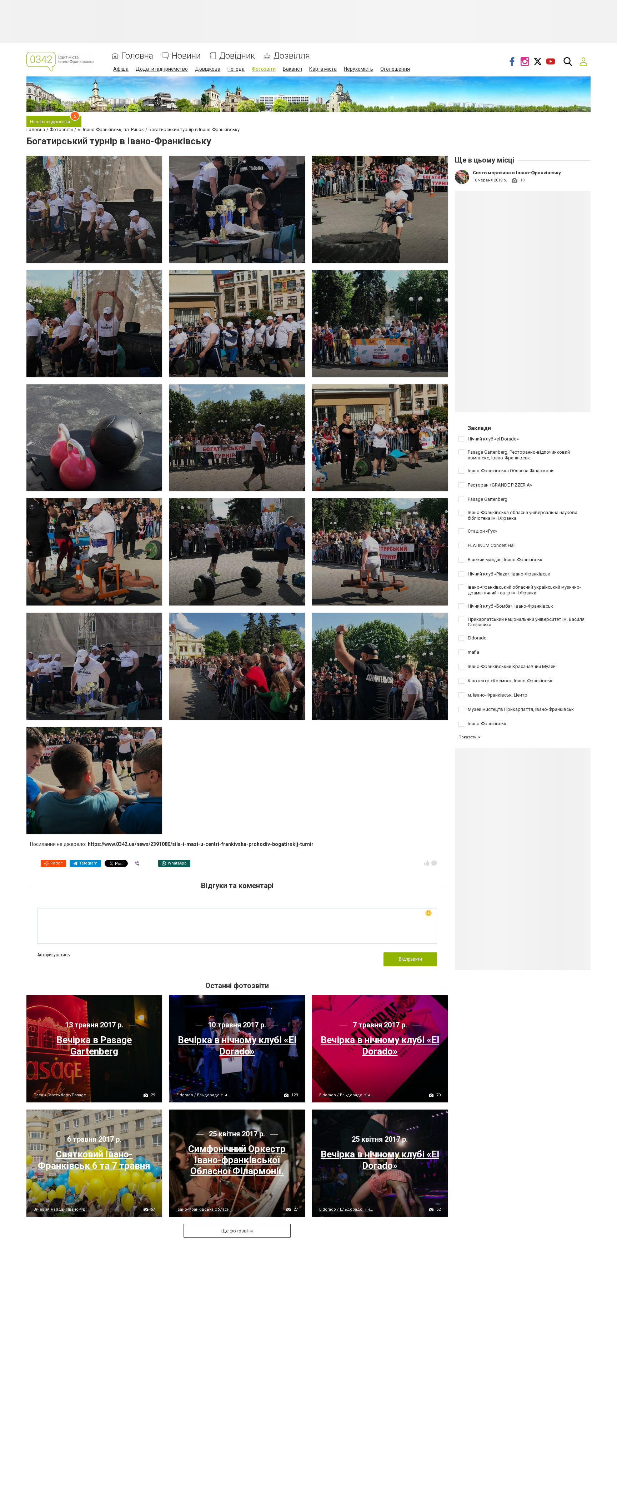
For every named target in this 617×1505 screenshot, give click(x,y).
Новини (186, 56)
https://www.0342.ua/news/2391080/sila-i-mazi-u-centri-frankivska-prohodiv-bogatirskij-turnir (200, 844)
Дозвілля (292, 56)
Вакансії (292, 69)
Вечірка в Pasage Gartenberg (94, 1045)
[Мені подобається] (427, 863)
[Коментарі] (434, 863)
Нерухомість (358, 69)
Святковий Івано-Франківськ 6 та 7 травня (94, 1160)
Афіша (121, 69)
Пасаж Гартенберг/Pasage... (61, 1095)
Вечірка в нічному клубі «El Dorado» (237, 1045)
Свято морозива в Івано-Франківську (517, 172)
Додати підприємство (162, 69)
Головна (137, 56)
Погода (236, 69)
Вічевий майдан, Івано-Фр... (61, 1209)
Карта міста (323, 69)
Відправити (410, 959)
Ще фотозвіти (237, 1231)
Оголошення (395, 69)
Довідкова (207, 69)
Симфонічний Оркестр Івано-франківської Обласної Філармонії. (237, 1159)
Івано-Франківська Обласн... (204, 1209)
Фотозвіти (264, 69)
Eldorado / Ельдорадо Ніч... (203, 1095)
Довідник (237, 56)
